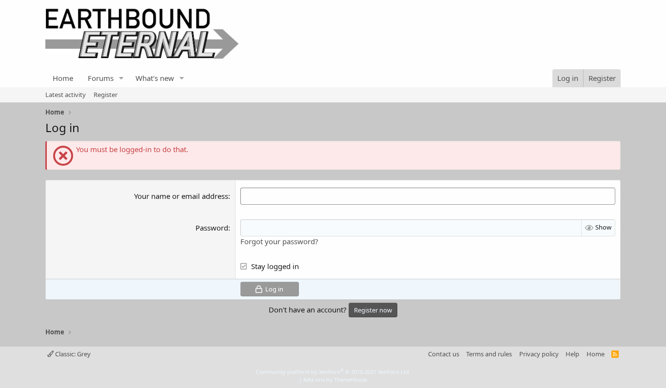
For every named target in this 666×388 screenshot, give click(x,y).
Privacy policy (539, 353)
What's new (155, 78)
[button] (121, 78)
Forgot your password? (279, 241)
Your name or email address (181, 196)
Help (572, 353)
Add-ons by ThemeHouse (335, 379)
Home (63, 78)
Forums (101, 78)
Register (106, 94)
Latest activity (65, 94)
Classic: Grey (72, 353)
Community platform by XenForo (333, 371)
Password (212, 228)
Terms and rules (489, 353)
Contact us (443, 353)
